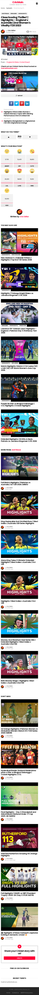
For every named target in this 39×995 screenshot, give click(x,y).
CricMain (17, 2)
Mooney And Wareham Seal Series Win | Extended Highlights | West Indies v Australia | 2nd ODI (18, 642)
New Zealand (16, 255)
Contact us (15, 993)
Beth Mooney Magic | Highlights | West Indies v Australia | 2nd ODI (17, 682)
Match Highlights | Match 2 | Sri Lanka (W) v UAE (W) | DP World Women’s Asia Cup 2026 (19, 368)
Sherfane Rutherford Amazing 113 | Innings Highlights (19, 854)
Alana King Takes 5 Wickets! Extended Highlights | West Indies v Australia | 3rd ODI (18, 562)
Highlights (6, 255)
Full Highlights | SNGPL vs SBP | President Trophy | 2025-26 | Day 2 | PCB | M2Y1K (18, 894)
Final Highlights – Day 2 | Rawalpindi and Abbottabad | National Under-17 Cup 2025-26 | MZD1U (18, 814)
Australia (16, 450)
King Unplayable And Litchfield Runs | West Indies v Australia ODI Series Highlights (19, 522)
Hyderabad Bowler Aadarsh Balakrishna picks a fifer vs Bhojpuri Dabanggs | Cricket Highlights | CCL (18, 772)
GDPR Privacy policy (27, 993)
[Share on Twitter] (16, 103)
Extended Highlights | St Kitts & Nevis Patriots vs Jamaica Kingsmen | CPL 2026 (19, 440)
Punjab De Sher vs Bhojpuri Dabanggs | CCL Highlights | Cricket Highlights (17, 404)
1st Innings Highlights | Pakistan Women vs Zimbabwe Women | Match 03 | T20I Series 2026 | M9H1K (19, 731)
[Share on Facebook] (11, 103)
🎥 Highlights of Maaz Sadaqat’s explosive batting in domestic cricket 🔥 (19, 934)
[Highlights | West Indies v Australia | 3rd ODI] (19, 585)
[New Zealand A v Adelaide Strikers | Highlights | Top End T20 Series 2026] (19, 242)
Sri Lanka (15, 363)
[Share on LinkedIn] (27, 103)
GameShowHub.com (9, 68)
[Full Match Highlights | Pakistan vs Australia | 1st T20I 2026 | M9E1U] (19, 466)
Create (19, 958)
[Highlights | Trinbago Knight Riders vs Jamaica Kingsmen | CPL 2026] (19, 277)
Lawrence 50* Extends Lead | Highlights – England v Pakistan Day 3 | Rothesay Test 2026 (19, 330)
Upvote (8, 137)
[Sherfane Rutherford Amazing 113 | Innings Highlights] (19, 838)
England (5, 326)
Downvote (30, 137)
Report (20, 95)
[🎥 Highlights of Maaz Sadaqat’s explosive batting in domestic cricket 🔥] (19, 917)
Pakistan (23, 326)
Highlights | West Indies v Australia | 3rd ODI (18, 602)
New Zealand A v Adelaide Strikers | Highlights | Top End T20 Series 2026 (16, 259)
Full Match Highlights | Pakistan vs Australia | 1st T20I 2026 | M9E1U (15, 483)
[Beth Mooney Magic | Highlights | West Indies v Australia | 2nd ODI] (19, 665)
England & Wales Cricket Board (18, 62)
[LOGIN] (37, 3)
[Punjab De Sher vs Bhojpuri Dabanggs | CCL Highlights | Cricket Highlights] (19, 388)
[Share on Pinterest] (22, 103)
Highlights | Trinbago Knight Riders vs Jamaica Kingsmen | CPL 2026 (17, 294)
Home (8, 993)
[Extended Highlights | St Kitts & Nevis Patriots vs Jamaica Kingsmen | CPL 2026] (19, 423)
